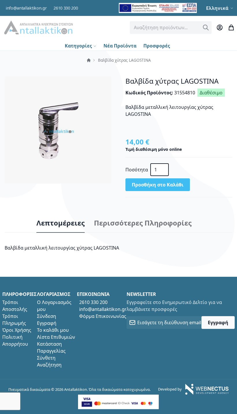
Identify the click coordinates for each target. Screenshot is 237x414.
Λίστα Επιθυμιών (56, 337)
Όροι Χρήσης (16, 330)
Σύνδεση (46, 316)
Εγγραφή (46, 323)
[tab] (60, 223)
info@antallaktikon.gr (26, 8)
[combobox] (171, 27)
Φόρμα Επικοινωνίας (102, 316)
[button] (220, 8)
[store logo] (38, 27)
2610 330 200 (65, 8)
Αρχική (88, 60)
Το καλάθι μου (53, 330)
